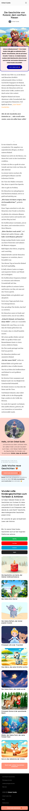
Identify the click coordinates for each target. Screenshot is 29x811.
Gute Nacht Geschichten (8, 776)
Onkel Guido (5, 3)
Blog (3, 799)
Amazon (14, 547)
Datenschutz (5, 803)
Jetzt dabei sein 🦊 (14, 67)
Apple (14, 552)
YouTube (14, 543)
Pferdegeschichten (7, 780)
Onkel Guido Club (6, 796)
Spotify (14, 538)
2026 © (9, 792)
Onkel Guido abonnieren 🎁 (11, 473)
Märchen (4, 787)
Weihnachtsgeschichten (8, 783)
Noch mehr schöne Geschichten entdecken (14, 765)
